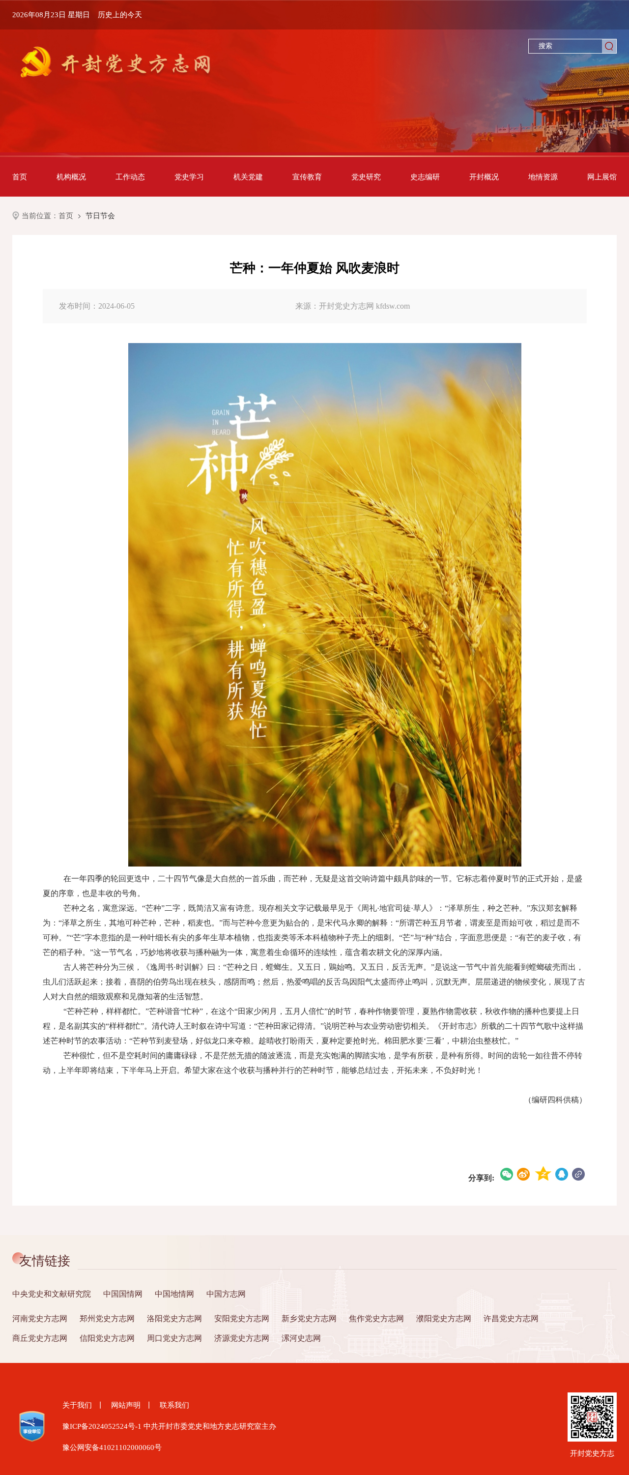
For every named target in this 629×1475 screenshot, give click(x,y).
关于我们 (77, 1405)
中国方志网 (226, 1294)
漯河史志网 (301, 1338)
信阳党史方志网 (107, 1338)
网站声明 (126, 1405)
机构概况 (71, 177)
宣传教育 (307, 177)
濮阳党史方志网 (443, 1318)
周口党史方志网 (174, 1338)
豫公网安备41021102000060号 (112, 1447)
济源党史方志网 (241, 1338)
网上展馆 (602, 177)
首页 (19, 177)
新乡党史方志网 (309, 1318)
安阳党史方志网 (241, 1318)
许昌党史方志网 (511, 1318)
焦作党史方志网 (376, 1318)
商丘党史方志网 (39, 1338)
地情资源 (543, 177)
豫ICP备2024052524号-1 (102, 1426)
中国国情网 (123, 1294)
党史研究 (366, 177)
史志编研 (425, 177)
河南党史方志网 (39, 1318)
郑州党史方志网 (107, 1318)
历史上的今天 (120, 15)
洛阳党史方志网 (174, 1318)
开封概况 (484, 177)
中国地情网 (174, 1294)
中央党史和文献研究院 (51, 1294)
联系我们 (174, 1405)
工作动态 (130, 177)
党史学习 (189, 177)
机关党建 (248, 177)
